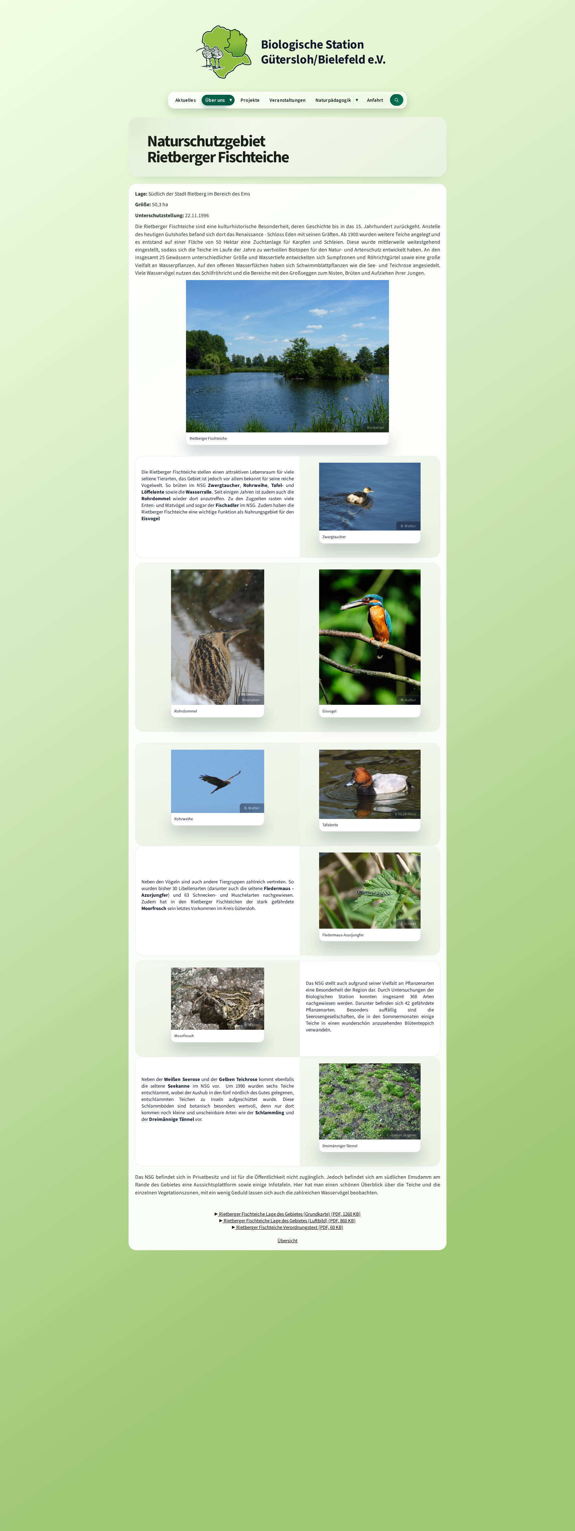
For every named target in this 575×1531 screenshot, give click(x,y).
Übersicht (287, 1240)
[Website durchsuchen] (397, 100)
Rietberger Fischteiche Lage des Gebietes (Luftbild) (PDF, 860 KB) (289, 1220)
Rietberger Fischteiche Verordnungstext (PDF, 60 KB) (289, 1227)
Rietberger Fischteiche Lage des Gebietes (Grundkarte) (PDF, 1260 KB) (289, 1214)
